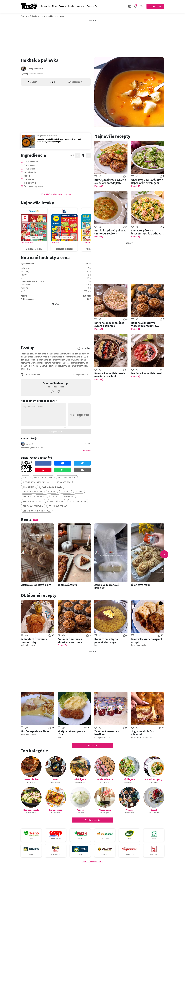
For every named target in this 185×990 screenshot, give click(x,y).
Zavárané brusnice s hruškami (106, 733)
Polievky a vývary (37, 16)
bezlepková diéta (66, 477)
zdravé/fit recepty (32, 492)
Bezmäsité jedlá (31, 809)
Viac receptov (92, 745)
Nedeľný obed (56, 501)
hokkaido (69, 497)
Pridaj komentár (56, 432)
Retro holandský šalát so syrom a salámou (109, 324)
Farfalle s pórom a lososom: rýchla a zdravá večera (146, 232)
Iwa (96, 645)
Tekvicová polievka (33, 506)
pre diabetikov (63, 482)
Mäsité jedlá (80, 779)
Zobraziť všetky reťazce (92, 861)
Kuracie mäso (55, 809)
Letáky (71, 6)
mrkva (55, 497)
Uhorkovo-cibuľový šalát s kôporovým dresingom (147, 181)
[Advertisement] (92, 37)
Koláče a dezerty (105, 779)
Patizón (80, 809)
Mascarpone (105, 809)
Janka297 (29, 444)
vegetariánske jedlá (52, 487)
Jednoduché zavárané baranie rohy (34, 640)
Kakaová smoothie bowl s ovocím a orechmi (109, 375)
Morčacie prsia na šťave (35, 731)
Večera (129, 809)
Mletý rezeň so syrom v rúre (71, 733)
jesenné (65, 492)
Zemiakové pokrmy (58, 506)
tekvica (27, 497)
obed (25, 477)
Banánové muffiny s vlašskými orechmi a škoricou (143, 324)
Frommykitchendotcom (141, 737)
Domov (24, 16)
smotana (41, 497)
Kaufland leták (27, 243)
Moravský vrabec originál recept (146, 640)
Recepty (62, 6)
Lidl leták (55, 243)
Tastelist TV (92, 6)
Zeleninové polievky (33, 501)
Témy (54, 6)
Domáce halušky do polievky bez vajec (106, 640)
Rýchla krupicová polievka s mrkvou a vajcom (110, 232)
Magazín (80, 6)
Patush (97, 186)
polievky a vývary (43, 477)
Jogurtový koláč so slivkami (142, 733)
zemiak (79, 492)
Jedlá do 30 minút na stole (36, 511)
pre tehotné (29, 487)
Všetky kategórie (92, 820)
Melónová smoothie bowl (146, 373)
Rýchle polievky (78, 501)
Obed (55, 779)
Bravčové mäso (31, 779)
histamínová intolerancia (36, 482)
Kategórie (45, 6)
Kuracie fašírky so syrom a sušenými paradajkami (110, 181)
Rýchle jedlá (129, 779)
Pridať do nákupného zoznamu (57, 194)
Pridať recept (155, 6)
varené (51, 492)
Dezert (154, 809)
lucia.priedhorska (35, 68)
